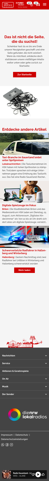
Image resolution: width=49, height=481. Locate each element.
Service (6, 363)
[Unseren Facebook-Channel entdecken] (7, 444)
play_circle (38, 474)
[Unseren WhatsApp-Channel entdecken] (2, 444)
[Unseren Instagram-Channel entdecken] (11, 444)
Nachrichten (8, 355)
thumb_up (43, 474)
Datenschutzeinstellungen (14, 439)
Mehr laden (24, 270)
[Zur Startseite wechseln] (8, 5)
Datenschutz (21, 435)
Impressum (7, 435)
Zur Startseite (24, 74)
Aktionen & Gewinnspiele (15, 371)
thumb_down (33, 474)
